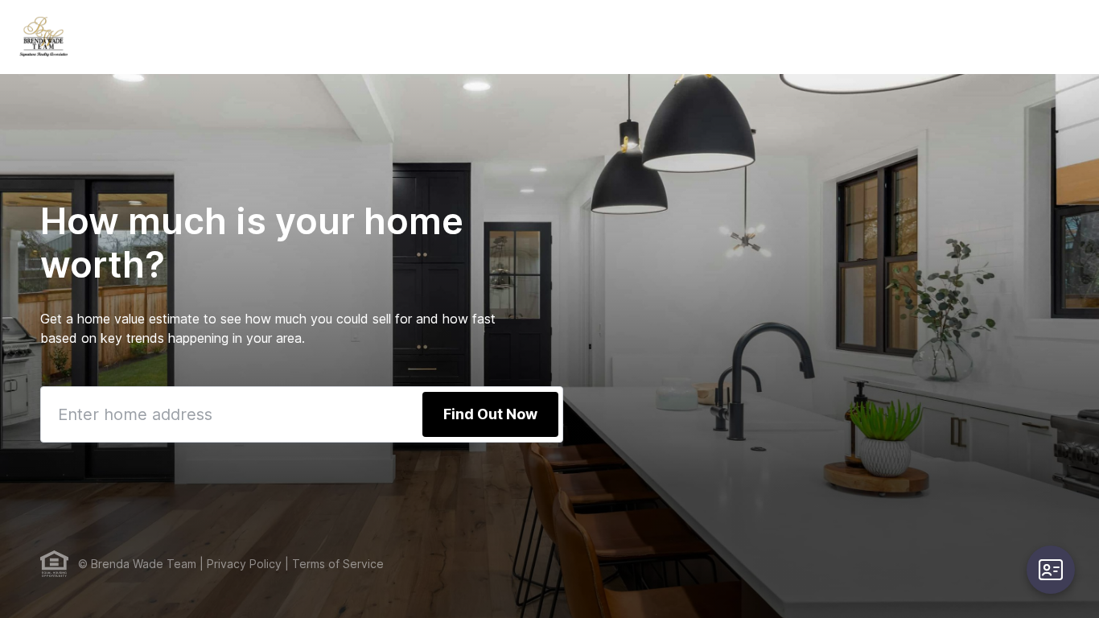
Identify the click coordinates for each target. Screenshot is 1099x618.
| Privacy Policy (239, 564)
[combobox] (302, 414)
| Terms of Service (333, 564)
